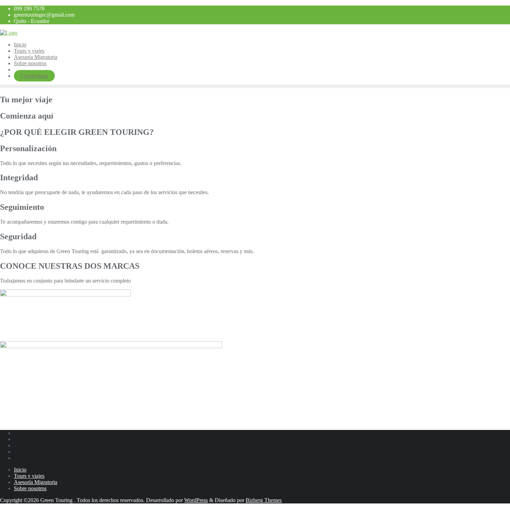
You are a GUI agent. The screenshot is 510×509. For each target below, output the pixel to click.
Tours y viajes (29, 476)
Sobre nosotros (30, 488)
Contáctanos (34, 76)
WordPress (196, 500)
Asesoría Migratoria (35, 482)
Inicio (20, 470)
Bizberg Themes (264, 500)
